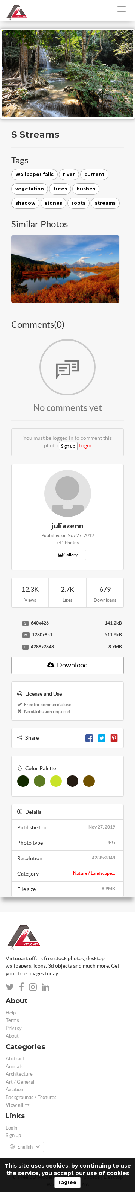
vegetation (29, 189)
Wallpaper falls (34, 174)
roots (79, 203)
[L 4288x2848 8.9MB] (15, 647)
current (94, 174)
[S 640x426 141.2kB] (15, 623)
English (25, 1147)
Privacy (14, 1028)
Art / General (20, 1082)
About (12, 1036)
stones (53, 203)
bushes (85, 189)
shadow (25, 203)
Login (85, 445)
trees (60, 189)
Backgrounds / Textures (31, 1097)
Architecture (19, 1074)
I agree (67, 1182)
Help (11, 1013)
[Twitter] (101, 738)
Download (72, 665)
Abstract (15, 1058)
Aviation (14, 1089)
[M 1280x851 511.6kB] (15, 635)
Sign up (68, 446)
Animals (14, 1066)
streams (105, 203)
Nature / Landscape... (94, 873)
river (69, 174)
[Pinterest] (114, 738)
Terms (12, 1020)
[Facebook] (89, 738)
